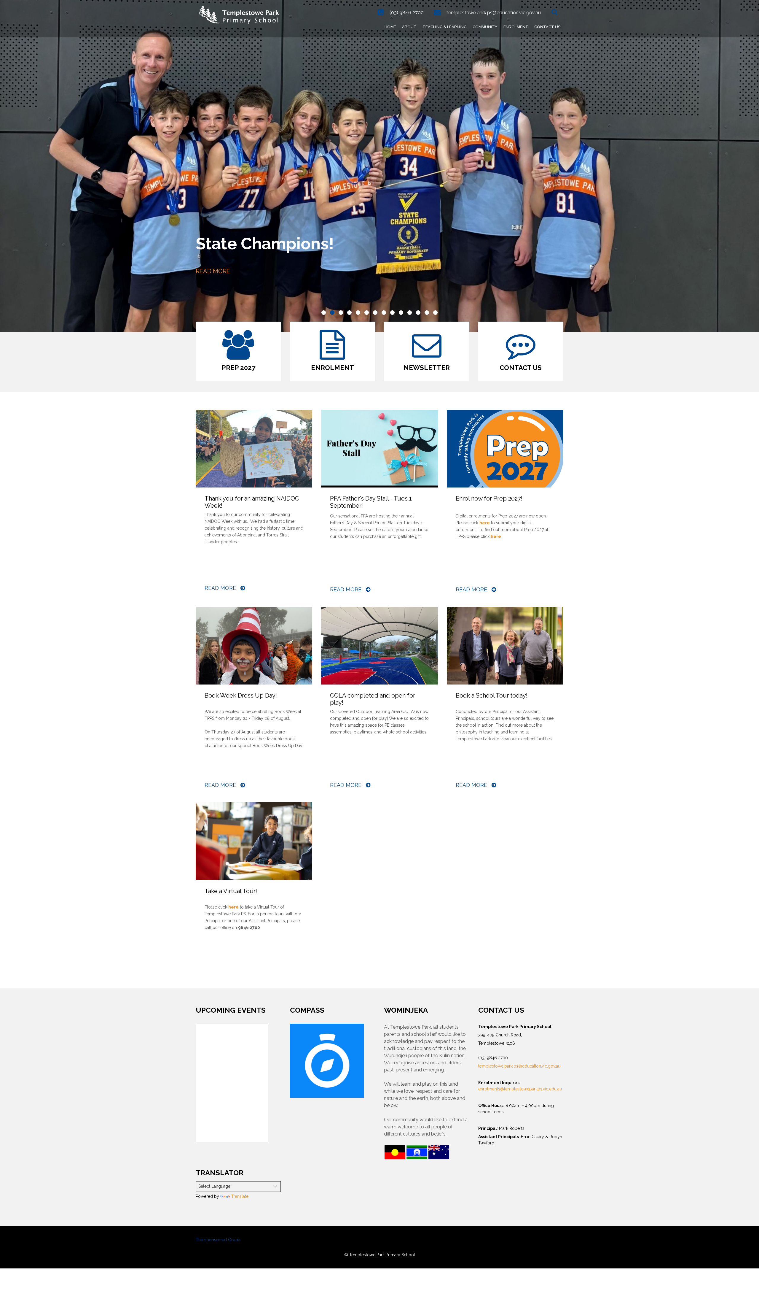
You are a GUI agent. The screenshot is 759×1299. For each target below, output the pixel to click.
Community (485, 27)
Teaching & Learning (444, 27)
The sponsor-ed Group (218, 1239)
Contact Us (547, 27)
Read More (221, 588)
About (409, 27)
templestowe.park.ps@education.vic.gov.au (494, 12)
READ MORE (213, 271)
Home (390, 27)
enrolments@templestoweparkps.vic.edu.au (520, 1089)
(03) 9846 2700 (407, 12)
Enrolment (515, 27)
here (233, 907)
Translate (239, 1196)
